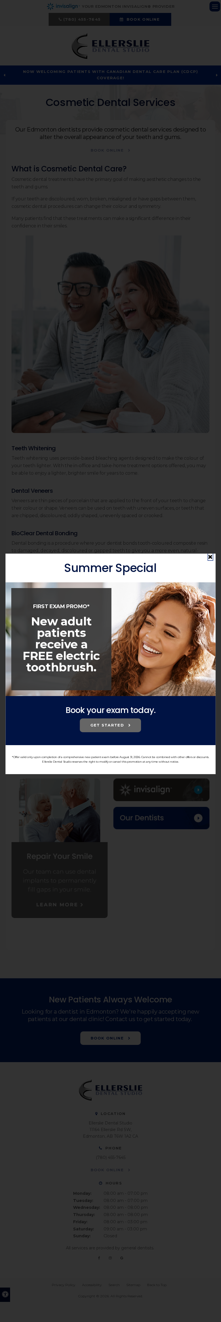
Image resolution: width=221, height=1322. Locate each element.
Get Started (108, 725)
